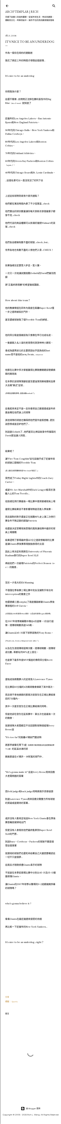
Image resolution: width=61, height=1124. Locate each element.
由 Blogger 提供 (33, 1108)
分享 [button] (7, 997)
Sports (15, 1001)
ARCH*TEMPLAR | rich (21, 11)
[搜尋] (54, 5)
